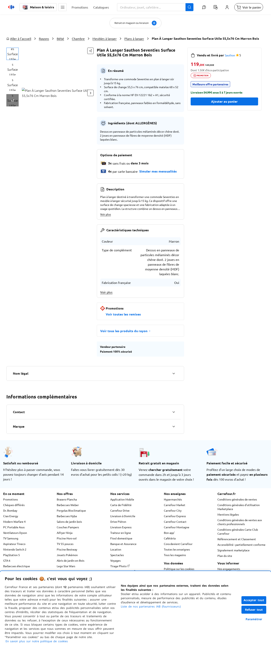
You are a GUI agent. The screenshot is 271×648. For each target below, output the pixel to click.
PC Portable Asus (14, 527)
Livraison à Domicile (122, 516)
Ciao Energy (10, 516)
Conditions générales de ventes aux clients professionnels (239, 522)
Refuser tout (254, 609)
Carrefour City (173, 510)
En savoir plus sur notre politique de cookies (37, 641)
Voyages (115, 560)
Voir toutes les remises (123, 314)
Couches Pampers (68, 527)
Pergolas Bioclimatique (71, 510)
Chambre (78, 38)
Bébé (60, 38)
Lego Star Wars (66, 566)
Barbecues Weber (68, 505)
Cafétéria (170, 538)
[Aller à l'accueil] (11, 7)
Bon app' (169, 532)
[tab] (12, 54)
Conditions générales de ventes (237, 499)
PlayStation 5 (11, 555)
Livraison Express (121, 527)
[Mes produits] (215, 7)
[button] (62, 7)
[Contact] (174, 412)
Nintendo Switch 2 (14, 549)
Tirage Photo (118, 566)
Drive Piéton (118, 521)
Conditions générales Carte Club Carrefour (237, 531)
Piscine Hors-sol (67, 538)
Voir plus (105, 214)
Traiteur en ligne (120, 532)
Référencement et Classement (236, 539)
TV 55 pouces (65, 544)
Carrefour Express (175, 516)
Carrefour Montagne (176, 527)
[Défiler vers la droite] (90, 93)
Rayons (44, 38)
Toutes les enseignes (177, 549)
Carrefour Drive (120, 510)
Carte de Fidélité (121, 505)
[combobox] (155, 7)
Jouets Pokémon (67, 555)
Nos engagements (228, 569)
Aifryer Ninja (64, 532)
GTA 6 (6, 560)
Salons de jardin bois (69, 521)
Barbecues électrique (16, 566)
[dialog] (135, 609)
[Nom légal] (174, 373)
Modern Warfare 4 (14, 521)
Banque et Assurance (123, 544)
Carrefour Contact (175, 521)
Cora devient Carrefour (178, 544)
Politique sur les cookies (179, 569)
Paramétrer (254, 619)
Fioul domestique (121, 538)
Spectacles (117, 555)
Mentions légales (228, 514)
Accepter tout (254, 600)
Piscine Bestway (67, 549)
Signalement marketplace (233, 550)
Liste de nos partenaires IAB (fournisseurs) (151, 606)
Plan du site (224, 555)
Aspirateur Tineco (14, 544)
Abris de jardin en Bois (70, 560)
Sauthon (230, 55)
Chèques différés (14, 505)
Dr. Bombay (10, 510)
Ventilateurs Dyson (15, 532)
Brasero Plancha (67, 499)
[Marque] (174, 426)
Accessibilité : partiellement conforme (241, 544)
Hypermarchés (173, 499)
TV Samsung (10, 538)
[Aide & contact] (204, 7)
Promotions (10, 499)
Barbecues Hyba (67, 516)
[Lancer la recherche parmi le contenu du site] (189, 7)
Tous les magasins (175, 555)
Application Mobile (122, 499)
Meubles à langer (104, 38)
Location (115, 549)
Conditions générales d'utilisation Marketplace (238, 507)
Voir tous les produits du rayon (123, 331)
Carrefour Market (174, 505)
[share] (90, 51)
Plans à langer (134, 38)
